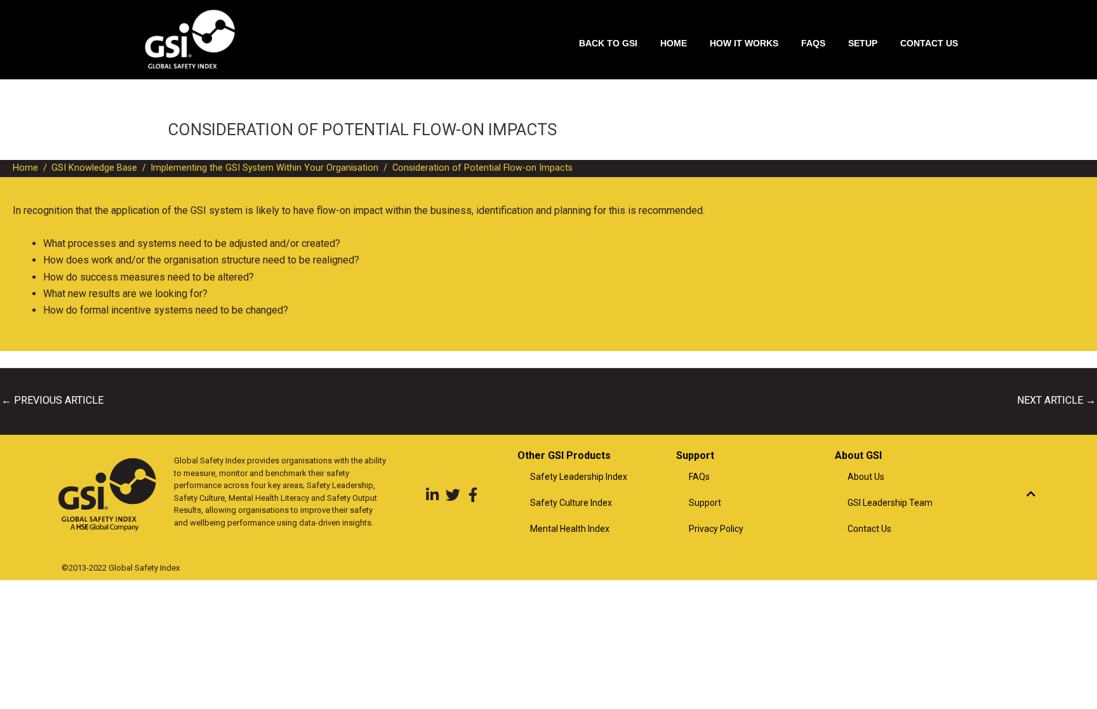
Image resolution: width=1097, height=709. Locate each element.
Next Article (1056, 400)
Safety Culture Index (571, 503)
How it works (744, 43)
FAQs (813, 43)
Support (705, 503)
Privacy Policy (716, 529)
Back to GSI (608, 43)
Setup (862, 43)
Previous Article (52, 400)
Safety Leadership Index (578, 477)
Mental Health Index (569, 529)
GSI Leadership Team (890, 503)
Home (673, 43)
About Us (866, 477)
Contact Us (929, 43)
